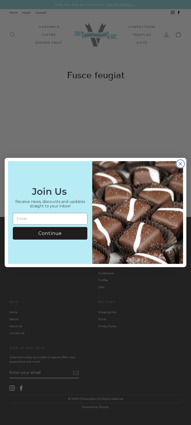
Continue (50, 233)
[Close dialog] (180, 164)
